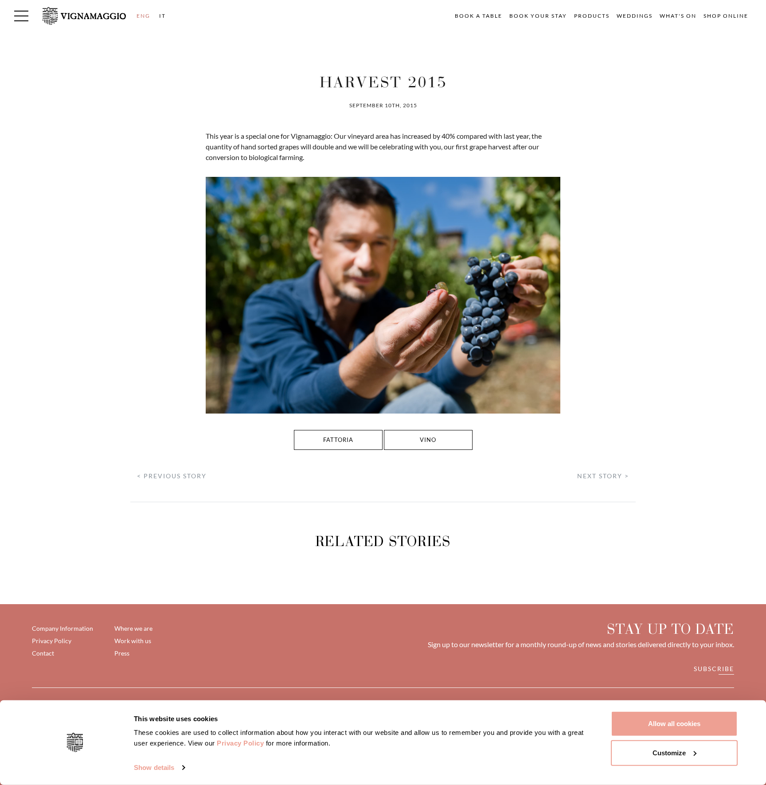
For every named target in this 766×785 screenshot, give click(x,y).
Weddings (635, 15)
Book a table (478, 15)
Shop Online (725, 15)
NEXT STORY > (603, 476)
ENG (143, 15)
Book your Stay (538, 15)
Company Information (62, 628)
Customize (669, 752)
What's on (678, 15)
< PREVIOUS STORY (172, 476)
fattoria (338, 439)
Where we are (133, 628)
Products (592, 15)
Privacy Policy (240, 743)
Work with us (132, 640)
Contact (43, 653)
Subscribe (714, 668)
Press (121, 653)
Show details (154, 767)
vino (428, 439)
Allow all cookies (674, 723)
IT (162, 15)
